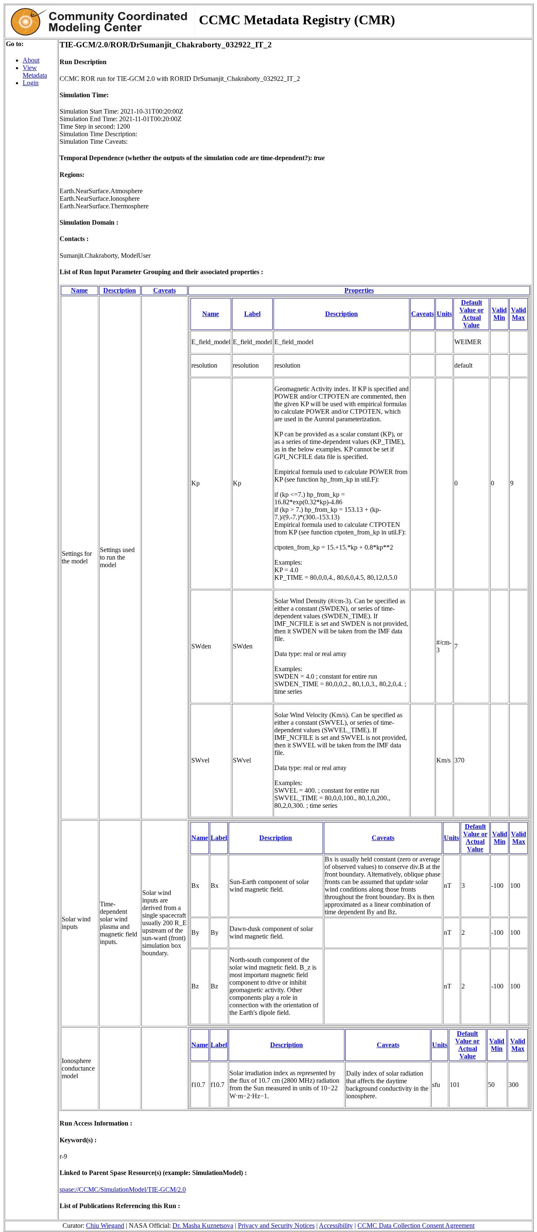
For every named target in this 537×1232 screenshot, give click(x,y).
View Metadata (35, 71)
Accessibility (336, 1225)
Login (31, 82)
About (31, 60)
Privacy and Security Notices (276, 1225)
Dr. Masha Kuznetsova (202, 1225)
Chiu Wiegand (105, 1225)
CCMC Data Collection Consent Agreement (415, 1225)
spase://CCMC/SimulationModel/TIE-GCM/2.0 (123, 1189)
